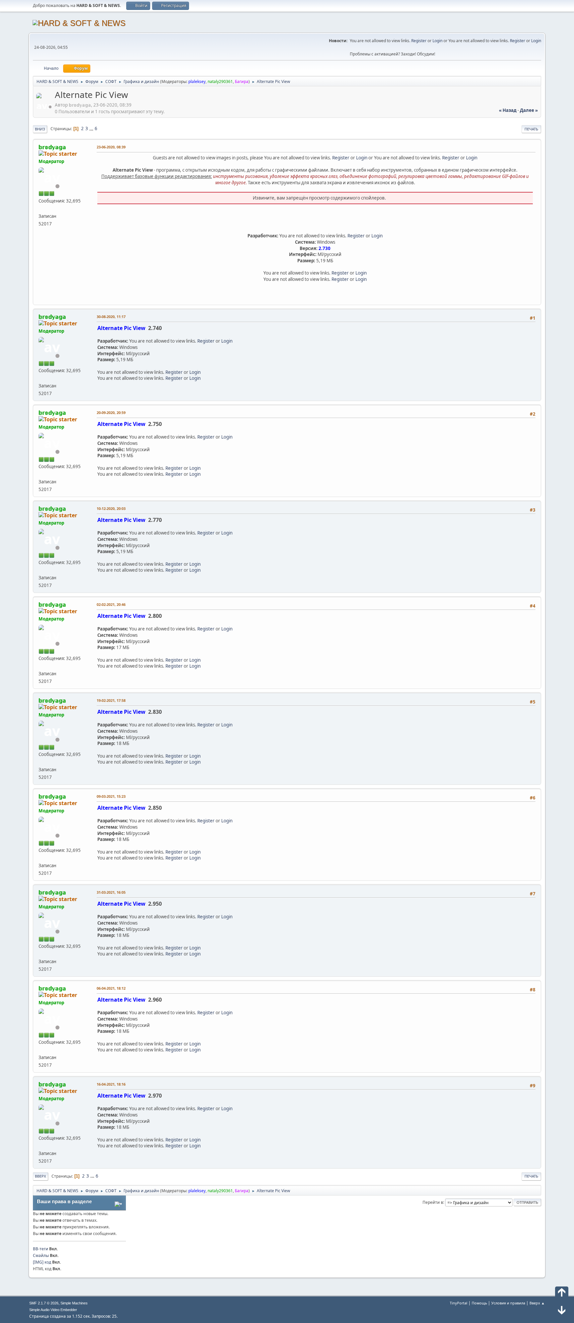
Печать (531, 128)
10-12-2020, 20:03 (111, 508)
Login (437, 40)
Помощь (479, 1302)
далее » (529, 110)
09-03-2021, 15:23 (111, 796)
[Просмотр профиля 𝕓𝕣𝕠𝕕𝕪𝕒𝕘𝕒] (44, 107)
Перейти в (433, 1202)
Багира (241, 81)
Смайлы (41, 1255)
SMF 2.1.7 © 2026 (43, 1303)
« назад (508, 110)
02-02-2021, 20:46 (111, 604)
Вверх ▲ (537, 1302)
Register (419, 40)
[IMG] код (42, 1262)
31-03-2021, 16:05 (111, 892)
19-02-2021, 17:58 (111, 700)
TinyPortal (458, 1302)
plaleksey (197, 81)
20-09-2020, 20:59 (111, 412)
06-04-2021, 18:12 (111, 988)
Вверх (40, 1176)
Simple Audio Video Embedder (53, 1310)
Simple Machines (74, 1303)
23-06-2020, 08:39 (111, 146)
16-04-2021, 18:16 (111, 1084)
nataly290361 (220, 81)
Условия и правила (508, 1302)
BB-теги (40, 1249)
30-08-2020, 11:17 (111, 316)
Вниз (40, 128)
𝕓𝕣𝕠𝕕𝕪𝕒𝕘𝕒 (52, 147)
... (91, 128)
